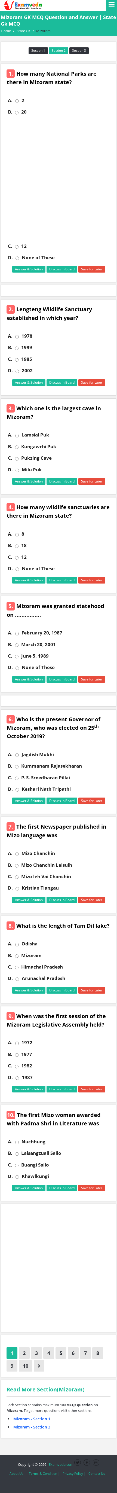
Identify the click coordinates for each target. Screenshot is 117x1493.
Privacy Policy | (74, 1473)
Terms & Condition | (44, 1473)
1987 (27, 1077)
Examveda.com (60, 1464)
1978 (26, 336)
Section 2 (59, 50)
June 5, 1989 (35, 656)
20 (24, 112)
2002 (27, 371)
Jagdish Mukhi (37, 755)
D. (10, 258)
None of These (38, 258)
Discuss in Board (62, 269)
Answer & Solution (29, 269)
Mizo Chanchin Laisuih (46, 865)
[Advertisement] (58, 179)
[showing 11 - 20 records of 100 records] (39, 1366)
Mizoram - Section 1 (31, 1418)
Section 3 (79, 50)
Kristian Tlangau (40, 888)
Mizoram (31, 955)
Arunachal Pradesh (43, 978)
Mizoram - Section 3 (31, 1427)
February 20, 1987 (41, 633)
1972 (26, 1043)
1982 (26, 1066)
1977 (26, 1054)
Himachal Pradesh (42, 967)
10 (25, 1366)
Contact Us (96, 1473)
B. (10, 112)
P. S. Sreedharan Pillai (45, 778)
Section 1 (38, 50)
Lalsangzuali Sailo (41, 1153)
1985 (26, 359)
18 (24, 545)
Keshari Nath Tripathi (46, 789)
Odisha (29, 944)
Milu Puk (32, 470)
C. (10, 246)
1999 (26, 347)
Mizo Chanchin (38, 853)
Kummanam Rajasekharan (51, 766)
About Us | (18, 1473)
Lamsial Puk (35, 435)
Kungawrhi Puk (38, 447)
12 (24, 246)
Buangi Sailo (35, 1165)
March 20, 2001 (38, 645)
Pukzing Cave (36, 458)
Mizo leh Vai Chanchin (46, 877)
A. (10, 100)
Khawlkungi (35, 1176)
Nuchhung (33, 1142)
